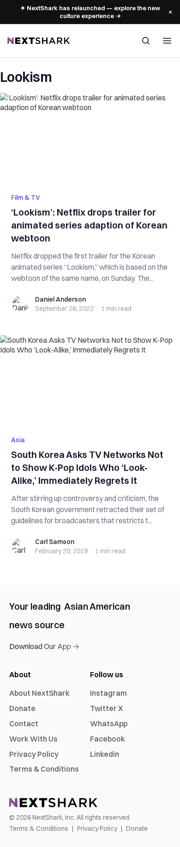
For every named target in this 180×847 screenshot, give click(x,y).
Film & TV (25, 197)
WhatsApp (108, 723)
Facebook (107, 738)
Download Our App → (44, 646)
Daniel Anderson (60, 299)
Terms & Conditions (44, 768)
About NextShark (39, 693)
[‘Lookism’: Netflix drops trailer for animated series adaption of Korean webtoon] (90, 137)
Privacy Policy (34, 754)
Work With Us (33, 738)
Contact (23, 723)
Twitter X (106, 708)
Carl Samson (54, 542)
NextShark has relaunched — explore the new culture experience (90, 11)
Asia (18, 440)
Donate (22, 708)
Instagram (108, 693)
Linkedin (104, 754)
